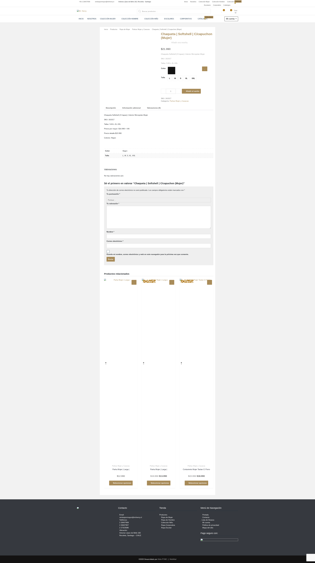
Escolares (207, 5)
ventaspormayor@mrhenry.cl (104, 2)
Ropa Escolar (166, 528)
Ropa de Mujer (125, 29)
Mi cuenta (230, 19)
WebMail (173, 559)
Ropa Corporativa (168, 525)
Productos (113, 29)
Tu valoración (113, 204)
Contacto (205, 517)
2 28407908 (124, 522)
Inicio (186, 2)
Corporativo (217, 5)
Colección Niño (232, 2)
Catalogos (227, 4)
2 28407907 (124, 525)
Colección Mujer (204, 2)
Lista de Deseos (207, 520)
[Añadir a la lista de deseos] (204, 68)
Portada (205, 515)
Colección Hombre (218, 2)
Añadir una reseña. (179, 42)
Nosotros (193, 2)
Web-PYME (162, 559)
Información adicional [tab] (131, 108)
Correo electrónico (115, 241)
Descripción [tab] (111, 108)
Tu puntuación (113, 194)
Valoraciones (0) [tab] (154, 108)
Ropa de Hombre (168, 520)
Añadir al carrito (192, 91)
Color (163, 68)
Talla (163, 77)
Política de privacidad (210, 525)
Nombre (110, 232)
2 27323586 (124, 528)
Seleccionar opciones (122, 483)
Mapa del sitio (207, 528)
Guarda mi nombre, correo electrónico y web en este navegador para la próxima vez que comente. (148, 254)
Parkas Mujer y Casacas (141, 29)
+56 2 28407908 (84, 2)
